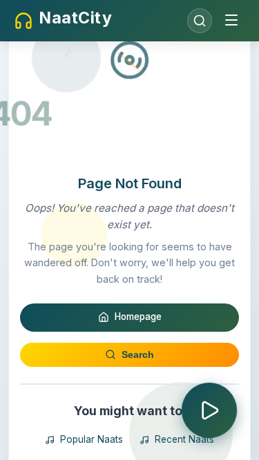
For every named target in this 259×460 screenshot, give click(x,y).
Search (138, 355)
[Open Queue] (209, 410)
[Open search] (199, 20)
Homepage (138, 316)
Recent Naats (184, 439)
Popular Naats (91, 439)
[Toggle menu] (231, 21)
